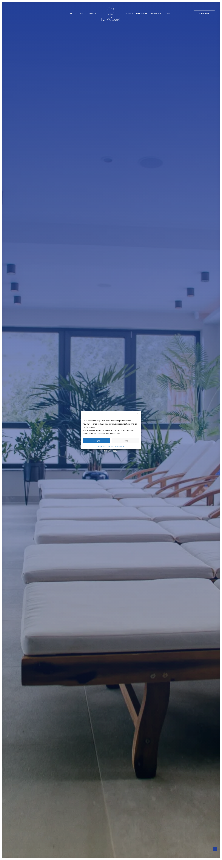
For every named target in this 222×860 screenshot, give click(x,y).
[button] (138, 413)
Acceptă (96, 441)
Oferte (129, 13)
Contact (168, 13)
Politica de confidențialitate (116, 446)
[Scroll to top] (215, 848)
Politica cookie (101, 446)
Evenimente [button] (141, 13)
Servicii (92, 13)
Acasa (73, 13)
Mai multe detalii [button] (111, 451)
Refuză (125, 441)
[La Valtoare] (111, 13)
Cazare (82, 13)
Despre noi (155, 13)
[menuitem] (205, 13)
